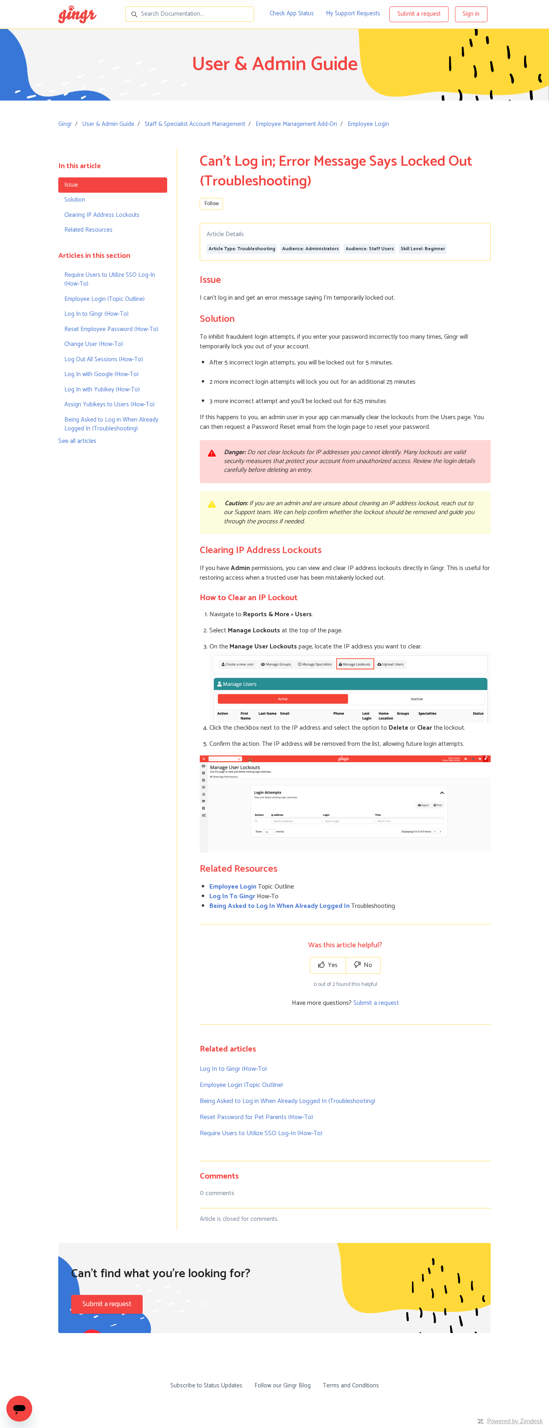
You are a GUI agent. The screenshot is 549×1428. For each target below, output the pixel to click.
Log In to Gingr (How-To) (233, 1069)
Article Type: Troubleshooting (242, 249)
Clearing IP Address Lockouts (101, 215)
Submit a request (418, 14)
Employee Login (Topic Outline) (241, 1085)
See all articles (77, 441)
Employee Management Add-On (296, 124)
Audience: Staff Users (370, 249)
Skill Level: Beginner (423, 249)
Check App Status (292, 13)
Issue (71, 185)
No (367, 965)
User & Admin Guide (108, 124)
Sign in (471, 14)
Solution (74, 200)
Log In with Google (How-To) (101, 374)
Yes (332, 965)
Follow (212, 203)
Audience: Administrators (310, 249)
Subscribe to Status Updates (206, 1386)
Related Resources (88, 230)
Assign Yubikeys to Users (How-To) (109, 404)
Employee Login (368, 124)
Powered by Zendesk (515, 1421)
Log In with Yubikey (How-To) (102, 390)
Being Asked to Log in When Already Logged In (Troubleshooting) (287, 1101)
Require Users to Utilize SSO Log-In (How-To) (261, 1133)
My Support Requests (353, 13)
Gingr (65, 124)
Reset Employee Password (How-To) (111, 329)
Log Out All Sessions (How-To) (103, 359)
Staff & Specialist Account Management (195, 124)
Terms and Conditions (351, 1386)
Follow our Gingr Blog (282, 1386)
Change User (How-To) (93, 344)
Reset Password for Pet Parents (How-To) (256, 1117)
